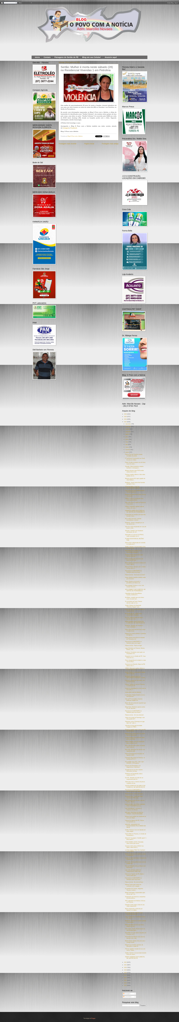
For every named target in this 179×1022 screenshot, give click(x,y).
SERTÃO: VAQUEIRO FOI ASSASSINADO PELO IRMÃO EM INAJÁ (135, 826)
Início (37, 57)
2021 (125, 965)
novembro (128, 426)
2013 (125, 985)
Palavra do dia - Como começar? (134, 794)
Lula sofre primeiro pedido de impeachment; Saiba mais (133, 870)
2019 (125, 970)
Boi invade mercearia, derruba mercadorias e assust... (133, 519)
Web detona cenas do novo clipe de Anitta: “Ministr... (134, 801)
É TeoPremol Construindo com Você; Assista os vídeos (135, 459)
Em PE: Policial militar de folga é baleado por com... (134, 618)
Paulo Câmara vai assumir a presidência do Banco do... (133, 582)
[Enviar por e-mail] (103, 136)
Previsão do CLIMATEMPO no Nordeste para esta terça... (133, 571)
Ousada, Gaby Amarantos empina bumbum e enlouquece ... (134, 467)
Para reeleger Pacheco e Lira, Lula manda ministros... (134, 586)
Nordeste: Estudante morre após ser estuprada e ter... (135, 652)
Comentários (127, 996)
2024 (125, 419)
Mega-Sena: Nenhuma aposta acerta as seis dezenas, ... (135, 707)
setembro (128, 431)
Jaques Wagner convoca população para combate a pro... (134, 742)
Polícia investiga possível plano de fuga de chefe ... (134, 754)
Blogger (93, 1018)
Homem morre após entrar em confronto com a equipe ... (133, 885)
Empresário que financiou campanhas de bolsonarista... (135, 897)
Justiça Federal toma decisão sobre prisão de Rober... (134, 738)
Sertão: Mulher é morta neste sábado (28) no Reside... (135, 672)
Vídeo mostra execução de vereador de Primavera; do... (135, 638)
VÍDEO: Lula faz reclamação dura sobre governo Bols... (134, 499)
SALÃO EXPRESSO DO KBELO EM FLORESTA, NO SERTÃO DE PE (135, 786)
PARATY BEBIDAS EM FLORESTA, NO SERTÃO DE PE (135, 957)
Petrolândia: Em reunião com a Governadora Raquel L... (133, 551)
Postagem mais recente (67, 144)
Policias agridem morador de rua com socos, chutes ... (135, 949)
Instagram (66, 128)
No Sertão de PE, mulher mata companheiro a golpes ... (133, 614)
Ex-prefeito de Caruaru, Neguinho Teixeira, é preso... (134, 889)
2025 (125, 416)
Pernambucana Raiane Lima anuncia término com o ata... (135, 937)
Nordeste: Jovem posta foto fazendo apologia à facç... (135, 483)
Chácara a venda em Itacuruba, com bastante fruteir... (135, 681)
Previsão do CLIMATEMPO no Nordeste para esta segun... (133, 642)
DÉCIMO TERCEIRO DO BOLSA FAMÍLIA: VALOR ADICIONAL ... (134, 813)
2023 (125, 421)
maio (126, 442)
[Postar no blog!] (105, 136)
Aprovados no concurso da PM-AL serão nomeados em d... (134, 535)
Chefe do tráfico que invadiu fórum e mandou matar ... (135, 610)
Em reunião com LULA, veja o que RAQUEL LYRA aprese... (134, 762)
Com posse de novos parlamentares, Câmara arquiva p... (135, 491)
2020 (125, 967)
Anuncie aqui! (111, 57)
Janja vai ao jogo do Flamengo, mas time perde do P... (135, 718)
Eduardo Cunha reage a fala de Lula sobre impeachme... (134, 905)
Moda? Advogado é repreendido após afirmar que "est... (135, 893)
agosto (127, 434)
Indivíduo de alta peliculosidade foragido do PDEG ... (133, 726)
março (127, 447)
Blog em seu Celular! (91, 57)
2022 (125, 962)
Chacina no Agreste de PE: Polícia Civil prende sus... (134, 821)
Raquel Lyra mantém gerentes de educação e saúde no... (134, 945)
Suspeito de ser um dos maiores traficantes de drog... (134, 770)
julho (126, 436)
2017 (125, 975)
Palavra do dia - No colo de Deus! (134, 882)
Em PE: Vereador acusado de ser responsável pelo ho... (134, 778)
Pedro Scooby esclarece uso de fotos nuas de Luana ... (135, 463)
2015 (125, 980)
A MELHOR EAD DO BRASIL (133, 692)
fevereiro (128, 449)
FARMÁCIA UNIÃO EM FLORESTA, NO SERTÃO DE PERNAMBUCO (135, 511)
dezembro (128, 424)
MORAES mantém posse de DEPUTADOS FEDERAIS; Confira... (135, 677)
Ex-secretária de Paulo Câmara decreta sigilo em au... (133, 602)
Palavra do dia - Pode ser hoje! (133, 645)
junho (127, 439)
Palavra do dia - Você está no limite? (135, 574)
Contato (47, 57)
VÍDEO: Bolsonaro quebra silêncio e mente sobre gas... (135, 668)
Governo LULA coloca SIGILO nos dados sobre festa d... (134, 846)
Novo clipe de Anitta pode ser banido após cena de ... (135, 746)
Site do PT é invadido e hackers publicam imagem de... (133, 699)
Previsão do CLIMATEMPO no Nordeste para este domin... (133, 711)
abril (126, 444)
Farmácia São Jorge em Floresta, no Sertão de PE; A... (135, 758)
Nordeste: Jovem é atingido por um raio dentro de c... (134, 523)
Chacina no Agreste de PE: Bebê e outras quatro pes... (134, 874)
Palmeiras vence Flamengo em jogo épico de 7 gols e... (135, 722)
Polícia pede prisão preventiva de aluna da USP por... (134, 559)
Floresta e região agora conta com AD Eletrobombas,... (135, 730)
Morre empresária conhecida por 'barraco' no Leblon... (133, 909)
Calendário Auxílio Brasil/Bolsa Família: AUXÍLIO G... (133, 594)
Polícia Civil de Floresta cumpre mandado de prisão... (133, 455)
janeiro (127, 452)
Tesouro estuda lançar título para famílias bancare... (134, 555)
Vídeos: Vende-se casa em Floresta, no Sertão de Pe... (135, 685)
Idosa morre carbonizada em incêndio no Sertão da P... (135, 543)
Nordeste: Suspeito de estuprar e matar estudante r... (134, 626)
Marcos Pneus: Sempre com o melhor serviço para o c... (135, 567)
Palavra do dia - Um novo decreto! (134, 715)
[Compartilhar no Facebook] (107, 136)
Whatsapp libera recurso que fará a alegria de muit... (134, 925)
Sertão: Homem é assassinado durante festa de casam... (135, 953)
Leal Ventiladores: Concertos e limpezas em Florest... (133, 809)
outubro (127, 429)
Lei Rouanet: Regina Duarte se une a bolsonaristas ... (135, 695)
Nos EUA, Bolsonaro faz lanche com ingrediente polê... (135, 750)
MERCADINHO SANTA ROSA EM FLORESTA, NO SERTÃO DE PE (135, 622)
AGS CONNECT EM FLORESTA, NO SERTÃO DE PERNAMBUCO (135, 590)
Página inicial (89, 144)
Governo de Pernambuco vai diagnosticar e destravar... (132, 766)
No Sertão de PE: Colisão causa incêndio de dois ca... (134, 913)
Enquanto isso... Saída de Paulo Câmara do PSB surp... (134, 797)
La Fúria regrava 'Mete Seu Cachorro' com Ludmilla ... (135, 850)
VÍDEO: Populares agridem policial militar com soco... (134, 507)
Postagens (127, 993)
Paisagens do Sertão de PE (66, 57)
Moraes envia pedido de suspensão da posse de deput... (135, 817)
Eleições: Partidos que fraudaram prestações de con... (134, 531)
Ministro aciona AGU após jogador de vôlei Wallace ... (135, 479)
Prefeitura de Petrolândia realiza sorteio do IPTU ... (133, 774)
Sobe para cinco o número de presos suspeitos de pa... (135, 782)
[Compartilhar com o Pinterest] (109, 136)
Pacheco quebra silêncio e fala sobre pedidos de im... (135, 475)
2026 (125, 414)
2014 (125, 983)
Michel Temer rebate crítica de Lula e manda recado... (135, 941)
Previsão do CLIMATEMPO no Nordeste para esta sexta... (133, 878)
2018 (125, 972)
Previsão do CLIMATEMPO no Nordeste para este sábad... (133, 790)
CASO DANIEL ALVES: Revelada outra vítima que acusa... (134, 842)
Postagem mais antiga (110, 144)
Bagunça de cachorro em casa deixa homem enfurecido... (135, 734)
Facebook (74, 128)
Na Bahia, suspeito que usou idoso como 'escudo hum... (134, 598)
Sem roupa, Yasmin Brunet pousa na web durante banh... (135, 929)
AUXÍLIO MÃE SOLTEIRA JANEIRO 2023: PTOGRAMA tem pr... (135, 805)
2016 (125, 977)
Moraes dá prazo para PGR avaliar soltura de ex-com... (134, 471)
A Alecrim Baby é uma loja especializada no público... (133, 487)
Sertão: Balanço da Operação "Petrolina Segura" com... (133, 606)
